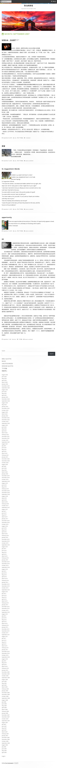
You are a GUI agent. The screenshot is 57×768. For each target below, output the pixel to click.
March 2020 (4, 472)
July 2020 (4, 466)
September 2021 (6, 442)
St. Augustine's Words (11, 169)
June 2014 (4, 573)
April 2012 (4, 621)
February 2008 (5, 711)
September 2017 (6, 507)
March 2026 (4, 382)
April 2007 (4, 730)
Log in (3, 756)
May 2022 (4, 429)
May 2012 (4, 619)
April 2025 (4, 395)
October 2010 (5, 655)
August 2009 (5, 679)
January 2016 (5, 537)
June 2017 (4, 513)
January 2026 (5, 384)
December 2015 (6, 539)
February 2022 (5, 434)
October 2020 (5, 462)
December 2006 (6, 737)
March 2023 (4, 414)
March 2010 (4, 666)
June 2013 (4, 595)
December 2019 (6, 475)
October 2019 (5, 479)
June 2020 (4, 468)
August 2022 (5, 425)
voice (15, 138)
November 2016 (6, 522)
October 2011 (5, 632)
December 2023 (6, 408)
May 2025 (4, 393)
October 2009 (5, 675)
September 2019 (6, 481)
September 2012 (6, 612)
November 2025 (6, 386)
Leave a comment (29, 160)
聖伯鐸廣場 (28, 5)
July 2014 (4, 571)
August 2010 (5, 659)
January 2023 (5, 416)
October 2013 (5, 588)
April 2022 (4, 431)
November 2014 (6, 563)
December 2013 (6, 584)
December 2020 (6, 459)
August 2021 (5, 444)
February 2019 (5, 488)
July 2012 (4, 616)
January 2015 (5, 560)
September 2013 (6, 589)
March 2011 (4, 646)
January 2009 (5, 690)
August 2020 (5, 464)
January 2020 (5, 474)
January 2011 (5, 649)
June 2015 (4, 550)
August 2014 (5, 569)
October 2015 (5, 543)
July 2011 (4, 638)
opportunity (7, 217)
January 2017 (5, 518)
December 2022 (6, 417)
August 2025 (5, 389)
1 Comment (27, 138)
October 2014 (5, 565)
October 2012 (5, 610)
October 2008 (5, 696)
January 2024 (5, 406)
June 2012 (4, 617)
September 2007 (6, 720)
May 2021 (4, 449)
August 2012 (5, 614)
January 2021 (5, 457)
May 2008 (4, 705)
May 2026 (4, 378)
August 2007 (5, 722)
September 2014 (6, 567)
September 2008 (6, 698)
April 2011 (4, 644)
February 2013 (5, 603)
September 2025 (6, 387)
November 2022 (6, 419)
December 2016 (6, 520)
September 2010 (6, 657)
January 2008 (5, 713)
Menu (54, 1)
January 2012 (5, 627)
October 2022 (5, 421)
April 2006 (4, 752)
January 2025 (5, 397)
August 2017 (5, 509)
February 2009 (5, 689)
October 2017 (5, 505)
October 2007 (5, 719)
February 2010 (5, 668)
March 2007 (4, 732)
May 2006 (4, 750)
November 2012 (6, 608)
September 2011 (6, 634)
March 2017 (4, 517)
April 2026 (4, 380)
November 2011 (6, 631)
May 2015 (4, 552)
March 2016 (4, 533)
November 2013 (6, 586)
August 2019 (5, 483)
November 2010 (6, 653)
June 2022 (4, 427)
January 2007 (5, 735)
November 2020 (6, 460)
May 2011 (4, 642)
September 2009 (6, 677)
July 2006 (4, 747)
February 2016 (5, 535)
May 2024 (4, 404)
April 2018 (4, 500)
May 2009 (4, 683)
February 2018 (5, 503)
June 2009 (4, 681)
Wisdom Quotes (7, 366)
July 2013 (4, 593)
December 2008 (6, 692)
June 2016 (4, 528)
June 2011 (4, 640)
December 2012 (6, 606)
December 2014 (6, 561)
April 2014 (4, 576)
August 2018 (5, 496)
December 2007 (6, 715)
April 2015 (4, 554)
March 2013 (4, 601)
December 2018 (6, 490)
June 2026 (4, 376)
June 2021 (4, 447)
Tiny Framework (9, 763)
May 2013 (4, 597)
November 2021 (6, 438)
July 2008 (4, 702)
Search (3, 350)
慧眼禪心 (4, 371)
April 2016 (4, 532)
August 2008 (5, 700)
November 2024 (6, 399)
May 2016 (4, 530)
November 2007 (6, 717)
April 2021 (4, 451)
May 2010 (4, 662)
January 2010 (5, 670)
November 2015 (6, 541)
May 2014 (4, 574)
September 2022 (6, 423)
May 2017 (4, 515)
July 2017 (4, 511)
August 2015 (5, 546)
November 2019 (6, 477)
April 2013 (4, 599)
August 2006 (5, 745)
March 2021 (4, 453)
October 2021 (5, 440)
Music (4, 361)
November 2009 (6, 674)
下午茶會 (21, 138)
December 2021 (6, 436)
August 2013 (5, 591)
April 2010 (4, 664)
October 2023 (5, 410)
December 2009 (6, 672)
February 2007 (5, 733)
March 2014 (4, 578)
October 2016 (5, 524)
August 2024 (5, 402)
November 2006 (6, 739)
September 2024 (6, 401)
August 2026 (5, 374)
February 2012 (5, 625)
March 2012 (4, 623)
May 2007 (4, 728)
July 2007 (4, 724)
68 (3, 239)
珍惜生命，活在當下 (9, 40)
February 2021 (5, 455)
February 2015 (5, 558)
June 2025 (4, 391)
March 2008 (4, 709)
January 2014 (5, 582)
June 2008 (4, 704)
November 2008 (6, 694)
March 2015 (4, 556)
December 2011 (6, 629)
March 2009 (4, 687)
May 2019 (4, 487)
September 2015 (6, 545)
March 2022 (4, 432)
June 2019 (4, 485)
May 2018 (4, 498)
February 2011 (5, 647)
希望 (3, 146)
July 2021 (4, 445)
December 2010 (6, 651)
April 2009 (4, 685)
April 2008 (4, 707)
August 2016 (5, 526)
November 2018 (6, 492)
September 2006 (6, 743)
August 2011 (5, 636)
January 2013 (5, 604)
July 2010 (4, 661)
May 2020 (4, 470)
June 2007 (4, 726)
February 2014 (5, 580)
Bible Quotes (6, 359)
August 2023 (5, 412)
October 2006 (5, 741)
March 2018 (4, 502)
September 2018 (6, 494)
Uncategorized (7, 363)
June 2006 (4, 748)
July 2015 (4, 548)
